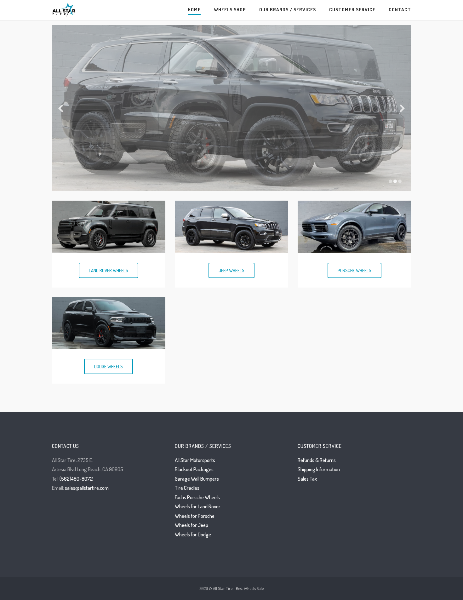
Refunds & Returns (317, 460)
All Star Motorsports (195, 460)
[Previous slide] (61, 108)
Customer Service (352, 9)
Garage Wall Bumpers (197, 478)
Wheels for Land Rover (197, 506)
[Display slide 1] (390, 181)
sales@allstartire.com (87, 487)
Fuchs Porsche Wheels (197, 497)
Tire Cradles (187, 487)
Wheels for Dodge (193, 534)
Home (194, 9)
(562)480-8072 (76, 478)
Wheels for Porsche (194, 515)
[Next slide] (402, 108)
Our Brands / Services (287, 9)
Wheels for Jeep (191, 525)
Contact (400, 9)
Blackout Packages (194, 469)
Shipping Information (319, 469)
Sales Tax (307, 478)
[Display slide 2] (395, 181)
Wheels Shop (230, 9)
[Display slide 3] (400, 181)
